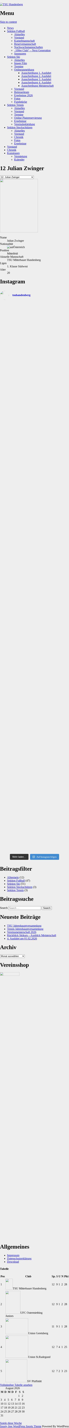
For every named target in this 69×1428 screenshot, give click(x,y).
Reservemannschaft (25, 43)
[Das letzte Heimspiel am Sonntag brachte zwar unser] (34, 390)
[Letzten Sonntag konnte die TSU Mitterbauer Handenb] (34, 530)
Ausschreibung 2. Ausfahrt (36, 76)
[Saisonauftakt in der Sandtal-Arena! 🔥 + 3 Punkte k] (34, 319)
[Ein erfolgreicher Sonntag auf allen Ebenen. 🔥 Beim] (34, 583)
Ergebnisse (20, 121)
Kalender (19, 159)
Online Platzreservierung (28, 117)
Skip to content (8, 21)
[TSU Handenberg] (11, 4)
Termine (18, 66)
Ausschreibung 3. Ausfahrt (36, 79)
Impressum (13, 1255)
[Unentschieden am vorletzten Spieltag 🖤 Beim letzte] (34, 831)
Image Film (20, 63)
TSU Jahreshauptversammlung (24, 925)
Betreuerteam (21, 92)
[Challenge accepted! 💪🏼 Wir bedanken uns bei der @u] (34, 724)
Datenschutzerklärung (19, 1258)
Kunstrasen (13, 153)
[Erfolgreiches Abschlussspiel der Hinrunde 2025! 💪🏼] (34, 780)
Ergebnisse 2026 (23, 95)
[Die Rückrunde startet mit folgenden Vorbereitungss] (34, 700)
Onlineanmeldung (24, 69)
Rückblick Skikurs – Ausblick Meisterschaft (31, 935)
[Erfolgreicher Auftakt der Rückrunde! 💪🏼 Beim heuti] (34, 676)
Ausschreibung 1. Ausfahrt (36, 72)
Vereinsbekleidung (24, 124)
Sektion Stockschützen (19, 127)
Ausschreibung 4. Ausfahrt (36, 82)
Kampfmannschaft (24, 40)
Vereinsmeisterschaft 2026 (21, 932)
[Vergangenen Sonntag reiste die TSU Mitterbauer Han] (34, 418)
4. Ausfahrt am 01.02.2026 (22, 938)
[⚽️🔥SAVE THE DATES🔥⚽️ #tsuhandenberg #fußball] (34, 849)
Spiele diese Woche (11, 1423)
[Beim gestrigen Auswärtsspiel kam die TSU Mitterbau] (34, 486)
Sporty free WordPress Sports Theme (20, 1426)
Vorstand (19, 37)
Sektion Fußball (16, 31)
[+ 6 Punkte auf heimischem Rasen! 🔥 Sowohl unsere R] (34, 615)
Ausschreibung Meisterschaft (37, 85)
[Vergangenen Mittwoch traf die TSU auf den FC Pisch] (34, 466)
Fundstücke (20, 101)
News (10, 27)
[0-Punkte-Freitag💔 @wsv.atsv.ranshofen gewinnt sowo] (34, 506)
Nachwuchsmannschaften (28, 47)
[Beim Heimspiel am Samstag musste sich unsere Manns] (34, 557)
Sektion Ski (13, 56)
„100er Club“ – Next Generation (32, 50)
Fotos (17, 98)
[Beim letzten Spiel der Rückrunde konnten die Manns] (34, 360)
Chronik (18, 137)
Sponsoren (20, 53)
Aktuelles (19, 34)
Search (4, 907)
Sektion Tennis (15, 104)
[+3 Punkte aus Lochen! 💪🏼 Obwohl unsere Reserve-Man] (34, 645)
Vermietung (20, 156)
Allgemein (13, 877)
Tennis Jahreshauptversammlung (25, 928)
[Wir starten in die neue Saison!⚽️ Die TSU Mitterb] (34, 341)
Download (13, 1261)
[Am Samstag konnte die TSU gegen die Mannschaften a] (34, 443)
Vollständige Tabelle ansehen (16, 1384)
